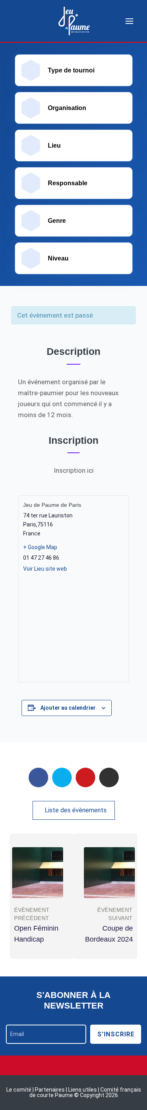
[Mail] (85, 777)
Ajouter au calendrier (68, 708)
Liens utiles (82, 1089)
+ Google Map (40, 547)
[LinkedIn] (109, 777)
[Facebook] (38, 777)
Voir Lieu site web (45, 569)
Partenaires (50, 1089)
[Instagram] (73, 1065)
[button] (74, 810)
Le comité (19, 1089)
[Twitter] (62, 777)
